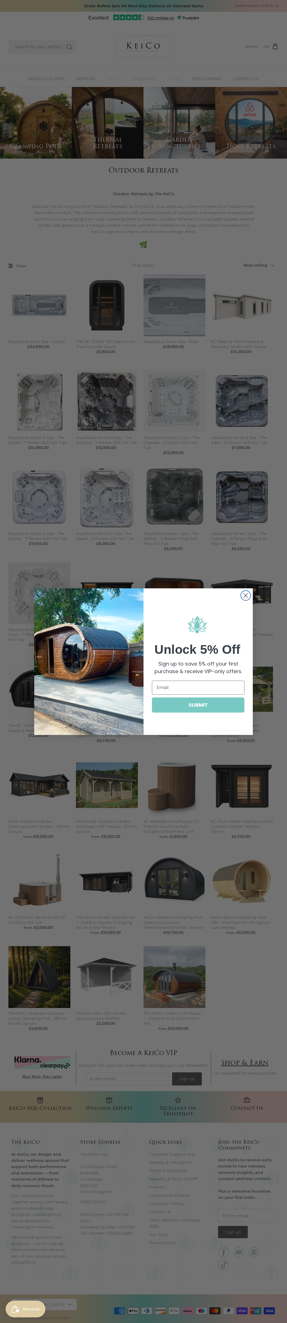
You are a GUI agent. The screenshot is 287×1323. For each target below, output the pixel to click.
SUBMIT (198, 704)
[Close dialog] (246, 595)
